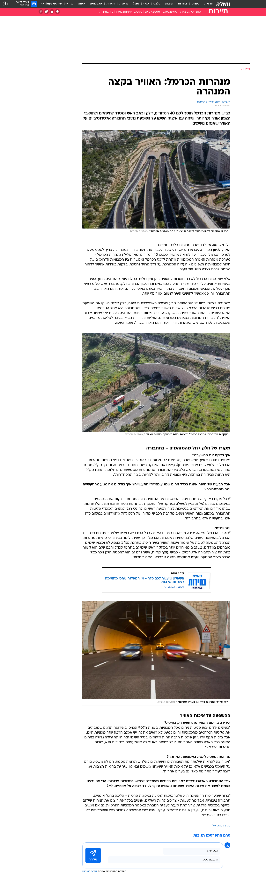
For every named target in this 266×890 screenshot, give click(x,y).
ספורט (196, 3)
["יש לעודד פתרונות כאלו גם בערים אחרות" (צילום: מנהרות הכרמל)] (156, 653)
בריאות (123, 3)
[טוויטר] (46, 11)
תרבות (169, 3)
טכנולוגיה (96, 3)
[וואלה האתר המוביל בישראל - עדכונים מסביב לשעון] (223, 4)
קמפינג (138, 12)
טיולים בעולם (169, 12)
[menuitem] (206, 4)
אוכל (136, 3)
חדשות (208, 3)
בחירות (182, 3)
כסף (146, 3)
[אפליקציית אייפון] (51, 11)
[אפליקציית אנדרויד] (57, 11)
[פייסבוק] (41, 11)
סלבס (156, 3)
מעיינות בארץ (124, 12)
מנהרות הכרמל (221, 826)
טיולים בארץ (187, 12)
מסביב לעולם (152, 12)
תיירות (111, 3)
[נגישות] (5, 4)
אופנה (81, 3)
